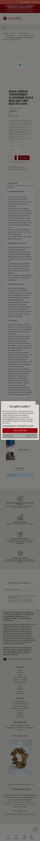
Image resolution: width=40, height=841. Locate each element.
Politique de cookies (9, 426)
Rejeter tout (20, 436)
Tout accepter (20, 430)
